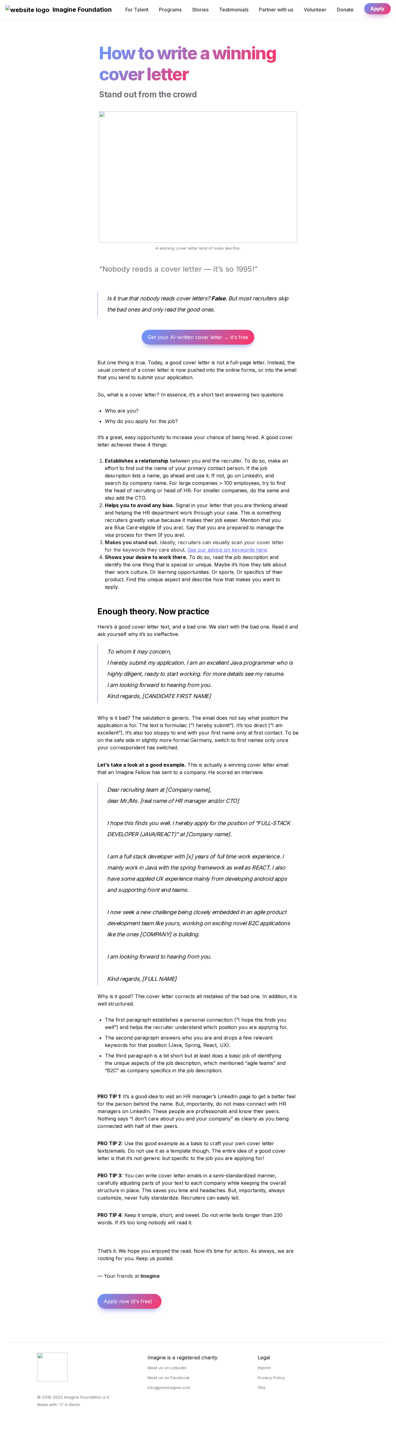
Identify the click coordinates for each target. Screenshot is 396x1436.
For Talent (136, 9)
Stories (200, 9)
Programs (170, 9)
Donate (345, 9)
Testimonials (233, 9)
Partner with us (276, 9)
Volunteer (315, 9)
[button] (27, 9)
